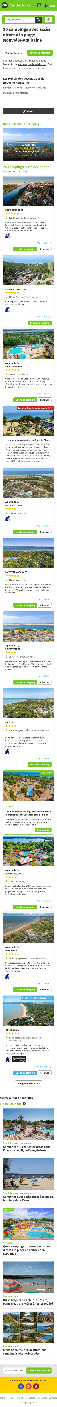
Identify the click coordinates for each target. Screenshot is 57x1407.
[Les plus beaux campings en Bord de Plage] (28, 421)
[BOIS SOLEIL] (28, 1011)
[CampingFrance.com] (28, 5)
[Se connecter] (46, 5)
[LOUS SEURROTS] (28, 191)
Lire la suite (43, 829)
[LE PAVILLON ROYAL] (28, 270)
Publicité (43, 1398)
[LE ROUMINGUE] (28, 344)
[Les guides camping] (40, 5)
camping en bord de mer (32, 64)
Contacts (53, 1398)
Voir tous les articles (10, 1103)
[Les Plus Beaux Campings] (19, 1061)
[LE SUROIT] (28, 703)
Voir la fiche (43, 243)
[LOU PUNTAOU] (28, 851)
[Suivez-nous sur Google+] (29, 1386)
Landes (7, 87)
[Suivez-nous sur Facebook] (21, 1386)
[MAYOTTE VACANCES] (28, 553)
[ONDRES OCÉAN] (28, 483)
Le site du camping (25, 249)
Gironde (17, 87)
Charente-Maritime (35, 87)
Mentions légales (7, 1398)
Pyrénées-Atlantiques (15, 93)
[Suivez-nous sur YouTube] (36, 1386)
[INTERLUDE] (28, 928)
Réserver (44, 249)
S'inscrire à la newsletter (39, 1370)
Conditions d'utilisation (27, 1398)
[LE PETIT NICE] (28, 626)
